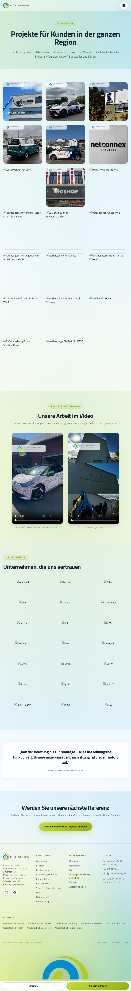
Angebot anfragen (98, 986)
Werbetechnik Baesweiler (39, 927)
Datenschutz (116, 942)
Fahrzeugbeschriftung (46, 874)
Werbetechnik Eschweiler (40, 923)
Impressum (102, 942)
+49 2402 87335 (110, 868)
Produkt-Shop (42, 901)
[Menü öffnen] (124, 5)
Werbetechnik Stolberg (66, 923)
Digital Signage (43, 897)
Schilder (40, 865)
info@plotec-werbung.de (114, 873)
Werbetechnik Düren (116, 923)
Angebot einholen (77, 886)
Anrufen (33, 986)
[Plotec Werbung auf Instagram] (6, 892)
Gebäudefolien (43, 883)
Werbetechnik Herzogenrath (68, 927)
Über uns (73, 861)
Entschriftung (42, 879)
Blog (71, 870)
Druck (39, 892)
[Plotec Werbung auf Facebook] (15, 892)
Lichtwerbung (42, 870)
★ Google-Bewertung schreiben (79, 876)
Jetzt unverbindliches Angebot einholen (66, 826)
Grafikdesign (42, 861)
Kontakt (73, 882)
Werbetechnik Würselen (92, 923)
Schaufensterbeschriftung (48, 888)
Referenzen (74, 865)
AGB (126, 942)
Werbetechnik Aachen (13, 923)
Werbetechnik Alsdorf (13, 927)
